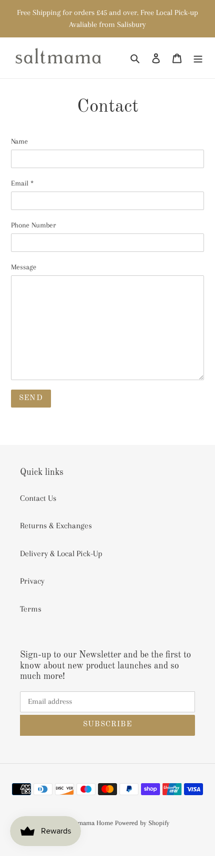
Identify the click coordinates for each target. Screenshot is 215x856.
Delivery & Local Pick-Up (61, 553)
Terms (31, 609)
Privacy (32, 581)
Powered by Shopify (142, 823)
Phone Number (33, 225)
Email (22, 183)
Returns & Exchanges (56, 525)
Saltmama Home (90, 823)
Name (19, 141)
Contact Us (38, 498)
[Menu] (198, 57)
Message (23, 267)
